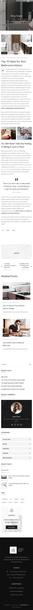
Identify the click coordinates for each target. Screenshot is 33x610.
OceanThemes (24, 605)
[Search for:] (16, 364)
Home (14, 19)
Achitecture (6, 439)
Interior (4, 53)
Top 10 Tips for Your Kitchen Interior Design (13, 307)
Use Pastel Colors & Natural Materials (11, 386)
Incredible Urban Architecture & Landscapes (13, 389)
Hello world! (4, 377)
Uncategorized (7, 458)
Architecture (5, 499)
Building (16, 499)
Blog (19, 19)
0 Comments (23, 57)
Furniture (6, 449)
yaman (15, 57)
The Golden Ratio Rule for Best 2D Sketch (12, 383)
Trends (13, 230)
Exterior (22, 499)
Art (2, 230)
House (10, 502)
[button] (29, 44)
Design (5, 444)
